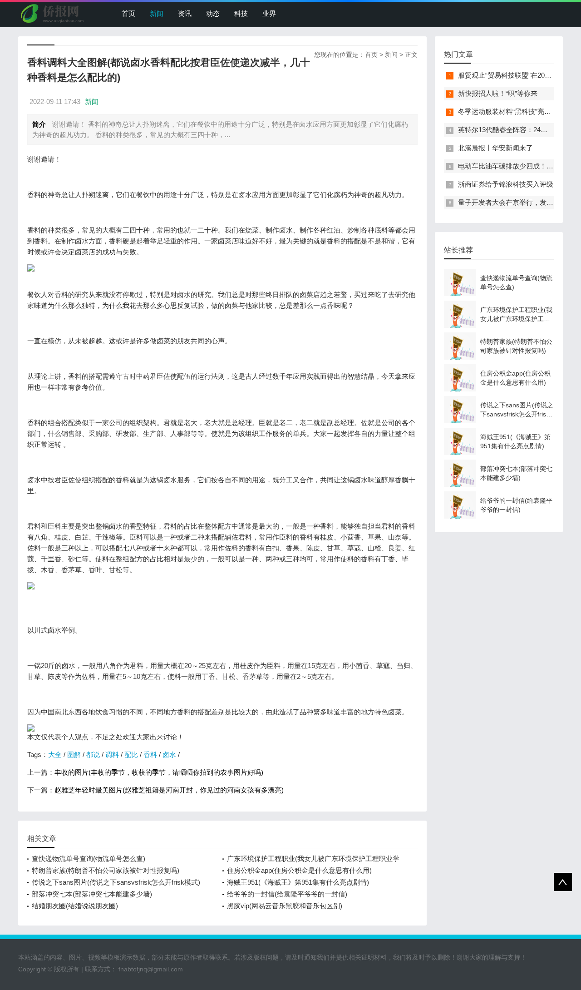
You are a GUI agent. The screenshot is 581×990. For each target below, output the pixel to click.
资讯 (185, 13)
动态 (213, 13)
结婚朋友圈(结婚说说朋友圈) (75, 906)
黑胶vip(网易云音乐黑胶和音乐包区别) (284, 906)
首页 (128, 13)
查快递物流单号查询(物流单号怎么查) (88, 858)
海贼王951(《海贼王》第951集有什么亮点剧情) (298, 882)
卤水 (169, 754)
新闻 (156, 13)
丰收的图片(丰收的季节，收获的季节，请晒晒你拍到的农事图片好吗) (158, 772)
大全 (55, 754)
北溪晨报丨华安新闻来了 (495, 148)
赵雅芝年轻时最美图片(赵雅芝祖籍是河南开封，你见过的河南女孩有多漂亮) (169, 790)
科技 (241, 13)
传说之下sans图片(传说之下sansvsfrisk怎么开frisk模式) (116, 882)
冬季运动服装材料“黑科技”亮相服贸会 (514, 111)
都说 (93, 754)
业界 (269, 13)
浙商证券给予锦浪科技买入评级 (505, 184)
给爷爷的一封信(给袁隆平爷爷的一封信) (287, 894)
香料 (150, 754)
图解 (74, 754)
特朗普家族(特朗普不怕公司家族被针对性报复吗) (105, 870)
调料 (112, 754)
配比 (131, 754)
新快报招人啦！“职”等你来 (497, 93)
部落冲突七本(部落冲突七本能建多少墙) (92, 894)
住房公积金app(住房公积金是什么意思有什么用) (299, 870)
